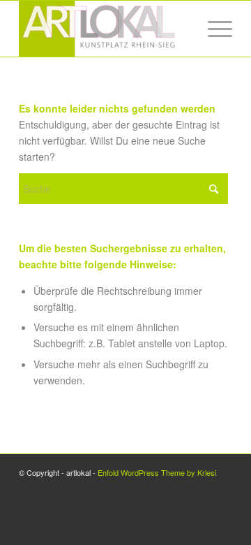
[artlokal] (104, 29)
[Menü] (213, 29)
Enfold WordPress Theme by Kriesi (157, 472)
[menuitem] (213, 29)
